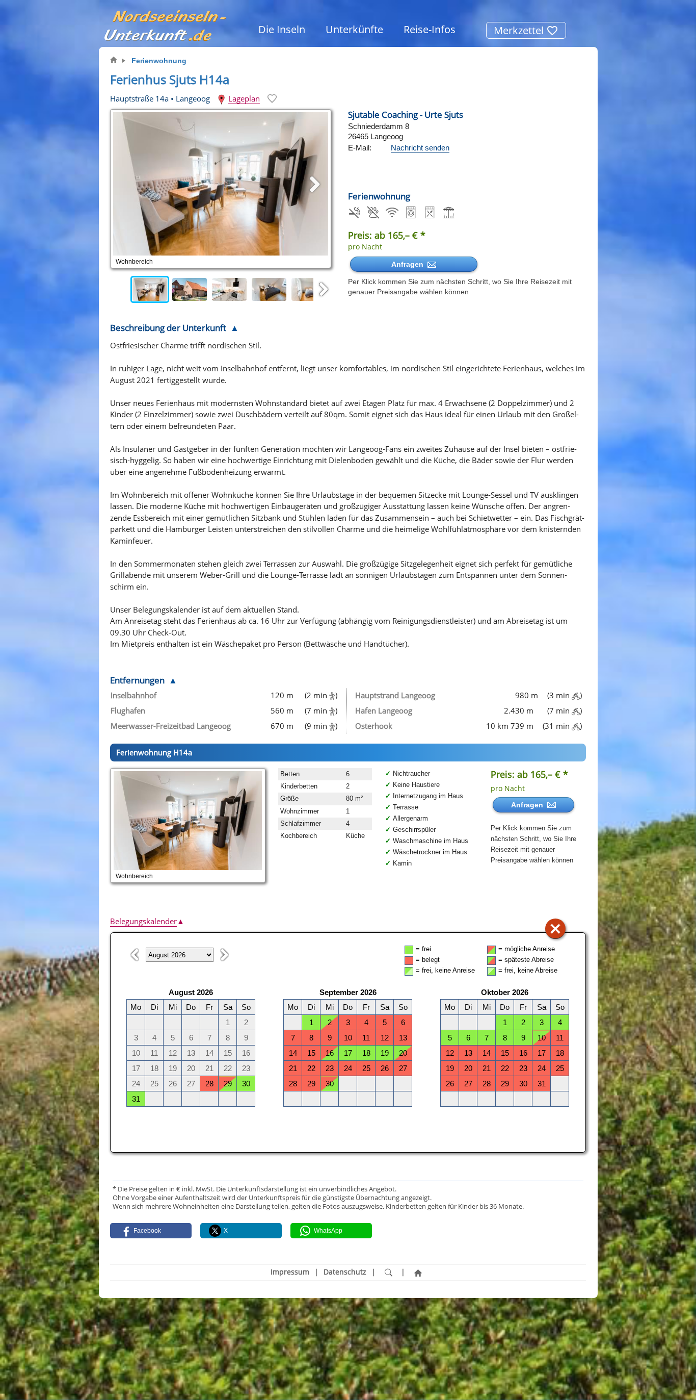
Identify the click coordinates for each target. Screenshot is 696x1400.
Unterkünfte (354, 29)
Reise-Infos (430, 29)
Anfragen (409, 264)
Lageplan (244, 98)
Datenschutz (345, 1272)
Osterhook (373, 726)
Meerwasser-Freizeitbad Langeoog (171, 726)
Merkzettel (520, 30)
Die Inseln (281, 29)
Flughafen (128, 710)
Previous (120, 289)
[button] (151, 1230)
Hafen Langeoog (383, 710)
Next (323, 289)
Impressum (290, 1272)
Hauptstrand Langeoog (395, 695)
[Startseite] (418, 1272)
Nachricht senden (420, 147)
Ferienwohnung (158, 61)
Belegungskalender (147, 921)
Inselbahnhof (133, 695)
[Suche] (388, 1272)
